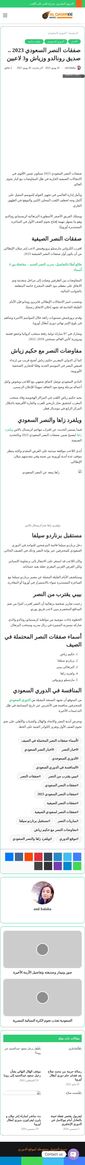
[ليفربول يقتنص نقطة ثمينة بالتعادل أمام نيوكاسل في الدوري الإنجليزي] (63, 1101)
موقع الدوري (68, 838)
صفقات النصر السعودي (61, 785)
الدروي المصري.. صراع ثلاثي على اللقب (52, 3)
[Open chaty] (73, 1154)
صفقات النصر (29, 776)
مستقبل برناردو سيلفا (33, 821)
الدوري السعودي (57, 32)
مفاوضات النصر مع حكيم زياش (55, 830)
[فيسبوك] (77, 857)
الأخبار (74, 41)
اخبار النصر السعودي (38, 749)
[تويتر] (67, 857)
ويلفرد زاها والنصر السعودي (31, 838)
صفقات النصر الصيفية (62, 803)
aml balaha (70, 67)
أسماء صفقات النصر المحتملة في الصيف (49, 740)
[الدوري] (58, 15)
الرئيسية (73, 32)
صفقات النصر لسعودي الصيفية (56, 812)
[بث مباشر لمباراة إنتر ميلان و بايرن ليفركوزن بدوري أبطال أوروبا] (22, 1101)
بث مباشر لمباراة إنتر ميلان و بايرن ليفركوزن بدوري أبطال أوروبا (23, 1120)
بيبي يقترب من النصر (62, 776)
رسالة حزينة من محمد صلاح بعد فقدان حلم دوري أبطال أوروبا (65, 1075)
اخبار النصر (69, 749)
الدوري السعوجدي (64, 758)
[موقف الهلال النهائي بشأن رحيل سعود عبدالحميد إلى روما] (22, 1057)
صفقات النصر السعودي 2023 (57, 794)
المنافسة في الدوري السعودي (56, 767)
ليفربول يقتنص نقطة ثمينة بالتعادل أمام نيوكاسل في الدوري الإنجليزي (66, 1120)
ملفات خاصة (34, 41)
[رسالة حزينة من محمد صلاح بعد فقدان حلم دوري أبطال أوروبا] (63, 1057)
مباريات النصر (67, 821)
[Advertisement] (42, 126)
